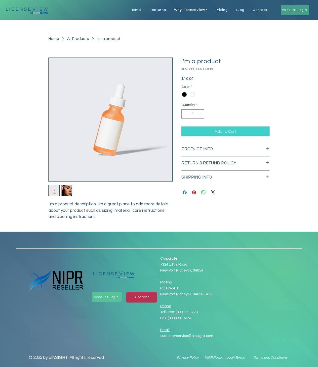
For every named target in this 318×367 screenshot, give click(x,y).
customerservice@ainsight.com (186, 336)
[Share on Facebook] (185, 192)
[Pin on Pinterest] (194, 192)
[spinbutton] (192, 114)
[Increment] (200, 114)
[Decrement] (185, 114)
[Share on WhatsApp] (203, 192)
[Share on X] (213, 192)
